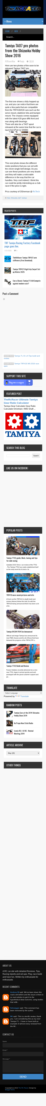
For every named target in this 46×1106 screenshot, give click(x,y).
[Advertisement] (23, 862)
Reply (22, 61)
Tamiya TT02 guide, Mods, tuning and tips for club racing (21, 559)
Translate (24, 696)
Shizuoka (14, 198)
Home (7, 31)
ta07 (19, 198)
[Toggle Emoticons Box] (4, 299)
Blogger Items (10, 1090)
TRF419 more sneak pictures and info (20, 595)
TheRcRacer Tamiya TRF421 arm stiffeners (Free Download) (25, 259)
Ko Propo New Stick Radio (23, 723)
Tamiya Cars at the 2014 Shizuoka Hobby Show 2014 (26, 714)
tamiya (24, 198)
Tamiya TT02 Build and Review (17, 665)
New (16, 31)
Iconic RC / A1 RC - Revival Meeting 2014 (23, 732)
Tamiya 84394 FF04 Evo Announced (19, 631)
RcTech (36, 191)
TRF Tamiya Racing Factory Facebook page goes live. (22, 244)
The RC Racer (23, 1088)
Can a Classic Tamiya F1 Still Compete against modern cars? (27, 282)
